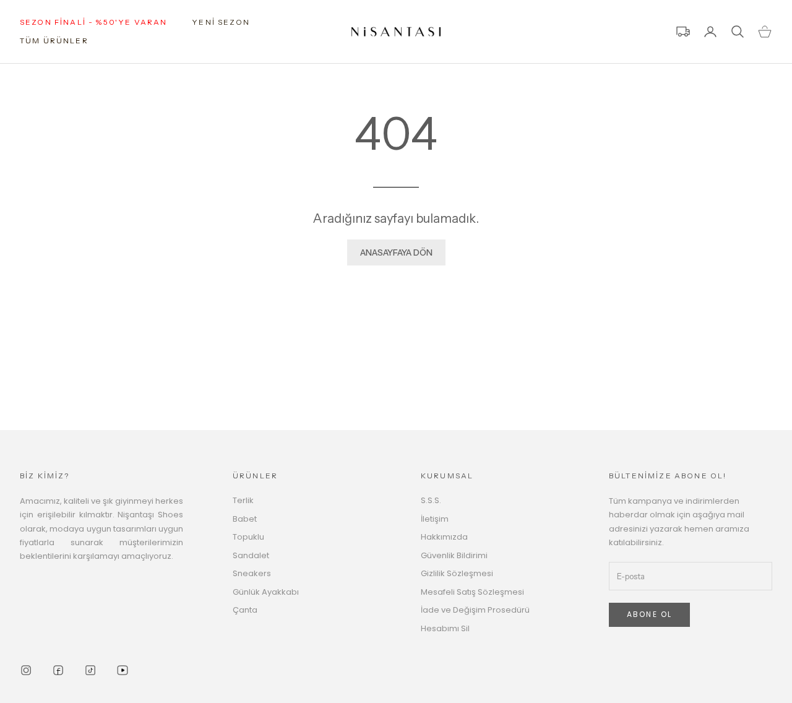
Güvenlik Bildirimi (454, 555)
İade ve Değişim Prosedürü (475, 610)
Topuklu (248, 537)
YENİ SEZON (221, 22)
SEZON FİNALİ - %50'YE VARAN (93, 22)
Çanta (245, 610)
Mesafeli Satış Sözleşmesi (472, 592)
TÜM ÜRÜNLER (54, 40)
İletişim (435, 519)
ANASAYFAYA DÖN (396, 252)
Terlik (243, 500)
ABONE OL (649, 614)
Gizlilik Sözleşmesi (457, 573)
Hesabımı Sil (445, 628)
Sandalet (251, 555)
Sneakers (252, 573)
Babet (245, 519)
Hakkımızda (444, 537)
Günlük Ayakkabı (266, 592)
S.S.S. (431, 500)
